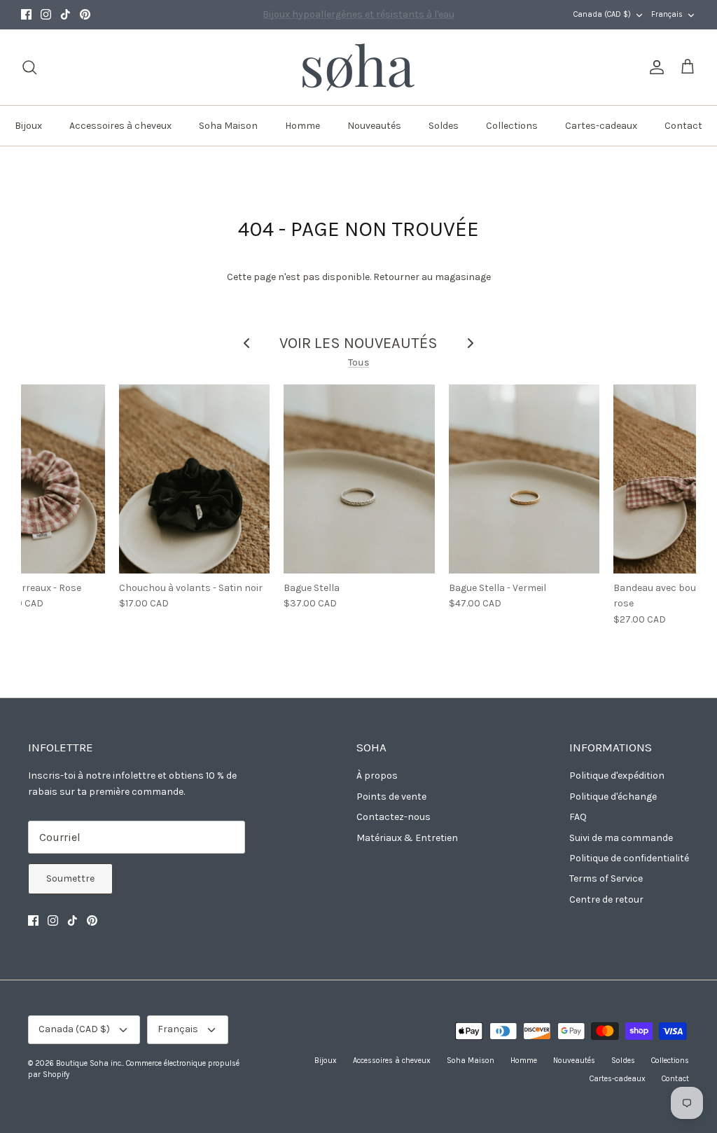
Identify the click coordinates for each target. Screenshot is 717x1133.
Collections (512, 126)
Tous (358, 362)
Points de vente (391, 796)
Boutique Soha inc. (89, 1063)
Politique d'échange (613, 796)
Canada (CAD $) (602, 14)
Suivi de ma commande (621, 838)
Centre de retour (606, 899)
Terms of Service (606, 878)
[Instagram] (46, 14)
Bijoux (28, 126)
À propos (377, 775)
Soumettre (70, 878)
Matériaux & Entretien (407, 838)
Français (667, 14)
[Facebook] (26, 14)
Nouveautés (374, 126)
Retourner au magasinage (432, 277)
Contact (683, 126)
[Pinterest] (85, 14)
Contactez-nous (393, 817)
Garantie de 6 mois (358, 18)
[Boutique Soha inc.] (358, 67)
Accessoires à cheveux (120, 126)
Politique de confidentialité (629, 858)
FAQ (578, 817)
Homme (302, 126)
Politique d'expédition (616, 775)
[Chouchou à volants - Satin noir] (194, 478)
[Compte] (654, 67)
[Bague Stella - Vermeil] (524, 478)
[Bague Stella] (359, 478)
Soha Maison (228, 126)
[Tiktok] (65, 14)
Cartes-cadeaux (601, 126)
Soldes (444, 126)
